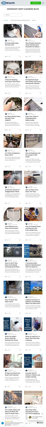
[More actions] (20, 40)
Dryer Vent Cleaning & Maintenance (20, 20)
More (33, 20)
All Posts (5, 20)
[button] (35, 3)
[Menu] (43, 3)
